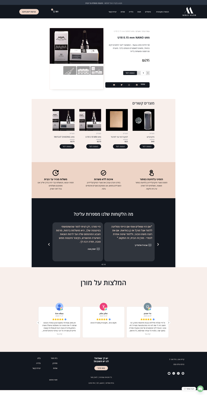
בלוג (39, 358)
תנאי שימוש (53, 380)
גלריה (131, 12)
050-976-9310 (178, 364)
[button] (136, 85)
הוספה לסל (130, 73)
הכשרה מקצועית (162, 12)
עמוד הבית (146, 31)
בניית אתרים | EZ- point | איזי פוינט (101, 383)
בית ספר (54, 358)
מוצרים (138, 31)
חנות (139, 12)
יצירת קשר (113, 12)
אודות (123, 12)
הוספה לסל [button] (147, 146)
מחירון (55, 363)
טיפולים (148, 12)
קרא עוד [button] (59, 334)
